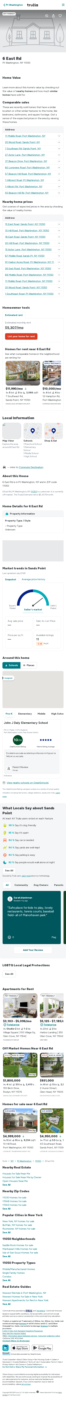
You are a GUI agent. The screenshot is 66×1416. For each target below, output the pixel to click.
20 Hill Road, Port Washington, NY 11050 (27, 243)
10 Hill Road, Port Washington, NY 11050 (27, 230)
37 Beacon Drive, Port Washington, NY (26, 161)
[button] (63, 5)
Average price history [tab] (33, 579)
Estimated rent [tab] (14, 315)
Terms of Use (33, 1362)
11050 (34, 491)
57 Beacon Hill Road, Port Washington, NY (28, 173)
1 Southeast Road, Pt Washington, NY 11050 (29, 293)
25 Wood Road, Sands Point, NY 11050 (26, 287)
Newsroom (6, 1362)
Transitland (40, 1311)
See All (10, 870)
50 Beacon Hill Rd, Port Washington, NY (27, 192)
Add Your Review (33, 950)
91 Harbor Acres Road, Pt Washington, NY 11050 (31, 262)
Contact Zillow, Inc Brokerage (16, 1341)
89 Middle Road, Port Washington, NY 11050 (29, 274)
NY (12, 1161)
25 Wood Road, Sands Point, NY (22, 142)
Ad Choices (20, 1364)
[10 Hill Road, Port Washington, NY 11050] (20, 1120)
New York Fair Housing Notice (14, 1333)
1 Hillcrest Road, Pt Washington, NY (24, 180)
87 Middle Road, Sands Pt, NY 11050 (25, 255)
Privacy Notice (8, 1364)
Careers (54, 1359)
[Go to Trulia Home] (33, 5)
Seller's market (33, 609)
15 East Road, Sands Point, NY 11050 (25, 224)
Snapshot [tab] (10, 579)
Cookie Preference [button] (34, 1364)
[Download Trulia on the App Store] (20, 1348)
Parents (58, 885)
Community (21, 885)
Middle (41, 713)
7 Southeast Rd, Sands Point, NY (23, 148)
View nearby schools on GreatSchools (28, 782)
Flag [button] (54, 937)
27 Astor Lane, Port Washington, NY (25, 154)
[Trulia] (5, 1348)
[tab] (11, 665)
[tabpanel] (33, 364)
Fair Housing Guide (42, 1359)
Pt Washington (24, 1161)
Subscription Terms (48, 1362)
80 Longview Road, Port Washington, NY (27, 167)
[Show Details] (59, 136)
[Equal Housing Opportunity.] (37, 1392)
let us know (26, 1384)
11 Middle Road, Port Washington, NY (25, 135)
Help (60, 1362)
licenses (22, 1323)
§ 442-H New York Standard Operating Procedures (22, 1331)
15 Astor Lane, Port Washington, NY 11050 (28, 249)
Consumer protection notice (49, 1336)
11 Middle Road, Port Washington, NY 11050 (28, 281)
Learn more (26, 876)
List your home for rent (21, 336)
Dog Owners (41, 885)
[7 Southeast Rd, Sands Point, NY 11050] (23, 373)
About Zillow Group (24, 1359)
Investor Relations (20, 1362)
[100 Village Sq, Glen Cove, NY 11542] (20, 1005)
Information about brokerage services (22, 1336)
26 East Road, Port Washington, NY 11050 (28, 268)
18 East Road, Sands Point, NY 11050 (25, 236)
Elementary (25, 713)
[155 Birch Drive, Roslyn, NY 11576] (20, 1065)
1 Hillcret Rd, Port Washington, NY (23, 186)
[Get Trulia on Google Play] (42, 1348)
